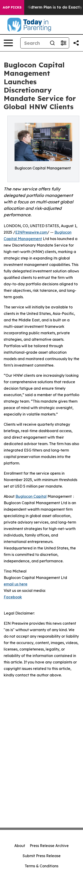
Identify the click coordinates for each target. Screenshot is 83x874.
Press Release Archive (49, 845)
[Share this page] (76, 43)
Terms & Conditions (41, 866)
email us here (15, 584)
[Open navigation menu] (8, 43)
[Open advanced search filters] (63, 43)
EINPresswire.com (31, 232)
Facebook (13, 597)
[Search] (52, 43)
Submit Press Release (42, 855)
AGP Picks (12, 7)
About (19, 845)
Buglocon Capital (31, 496)
